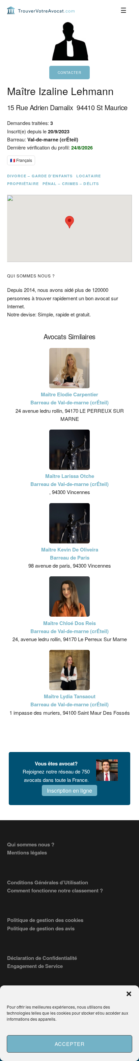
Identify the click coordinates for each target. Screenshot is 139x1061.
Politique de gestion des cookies (45, 920)
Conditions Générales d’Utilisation (47, 882)
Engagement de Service (35, 966)
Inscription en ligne (69, 790)
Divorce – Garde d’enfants (40, 175)
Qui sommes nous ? (30, 844)
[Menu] (123, 10)
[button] (129, 993)
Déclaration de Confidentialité (42, 958)
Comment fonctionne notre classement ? (55, 890)
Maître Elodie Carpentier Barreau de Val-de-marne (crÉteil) (69, 398)
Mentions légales (27, 852)
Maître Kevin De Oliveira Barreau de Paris (69, 553)
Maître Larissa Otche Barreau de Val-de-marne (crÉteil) (69, 480)
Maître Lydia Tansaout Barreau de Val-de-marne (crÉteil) (69, 700)
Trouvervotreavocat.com (41, 10)
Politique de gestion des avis (41, 928)
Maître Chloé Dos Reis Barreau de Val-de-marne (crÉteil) (69, 627)
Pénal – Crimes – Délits (71, 183)
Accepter (70, 1043)
